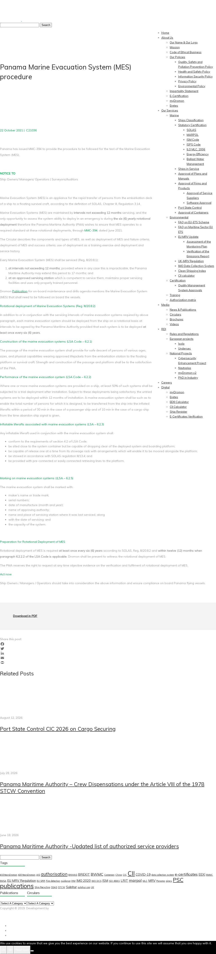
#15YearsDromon (8, 874)
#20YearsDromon (26, 874)
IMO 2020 (83, 881)
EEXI (201, 874)
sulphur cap (84, 887)
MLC (145, 880)
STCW (61, 887)
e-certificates (186, 874)
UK (92, 887)
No (10, 949)
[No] (32, 950)
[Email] (108, 658)
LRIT (124, 881)
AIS (38, 874)
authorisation (54, 874)
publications (17, 886)
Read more (22, 949)
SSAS (54, 887)
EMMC (209, 874)
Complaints (28, 918)
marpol (135, 880)
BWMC (97, 874)
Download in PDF (25, 616)
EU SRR (41, 880)
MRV (151, 881)
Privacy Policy (9, 918)
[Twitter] (108, 648)
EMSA (3, 880)
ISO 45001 (114, 880)
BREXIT (84, 874)
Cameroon (109, 874)
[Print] (108, 662)
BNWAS (72, 874)
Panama (160, 880)
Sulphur (71, 887)
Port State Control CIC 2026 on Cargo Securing (58, 728)
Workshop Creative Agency (19, 913)
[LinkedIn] (108, 653)
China (118, 874)
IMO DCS (96, 880)
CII (131, 873)
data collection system (162, 874)
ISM (105, 881)
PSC (178, 879)
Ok (3, 949)
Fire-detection (53, 880)
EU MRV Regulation (21, 881)
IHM (73, 880)
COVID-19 (143, 874)
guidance (65, 880)
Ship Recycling (42, 887)
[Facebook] (108, 644)
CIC (125, 874)
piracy (169, 880)
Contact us (44, 918)
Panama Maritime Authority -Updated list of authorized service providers (89, 846)
